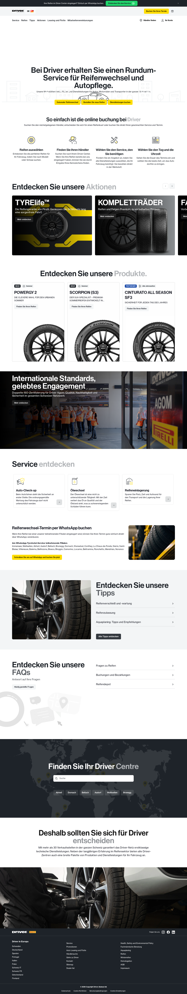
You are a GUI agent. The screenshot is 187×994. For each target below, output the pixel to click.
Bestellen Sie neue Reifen (94, 102)
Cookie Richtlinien (80, 991)
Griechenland (17, 975)
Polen (14, 964)
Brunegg (127, 792)
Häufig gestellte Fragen (24, 687)
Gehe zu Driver (72, 957)
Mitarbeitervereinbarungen (80, 20)
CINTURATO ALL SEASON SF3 (148, 295)
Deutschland (17, 950)
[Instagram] (163, 932)
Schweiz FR (17, 971)
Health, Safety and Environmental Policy (137, 943)
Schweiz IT (16, 968)
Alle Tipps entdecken (108, 636)
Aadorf (98, 792)
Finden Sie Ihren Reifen (26, 306)
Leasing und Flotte (57, 20)
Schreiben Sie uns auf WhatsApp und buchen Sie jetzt (37, 557)
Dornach (72, 792)
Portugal (15, 957)
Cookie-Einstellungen (118, 991)
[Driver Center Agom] (18, 11)
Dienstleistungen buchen (120, 102)
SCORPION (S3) (84, 292)
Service (15, 20)
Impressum (125, 968)
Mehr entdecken (24, 219)
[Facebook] (168, 932)
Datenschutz (65, 991)
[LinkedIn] (173, 932)
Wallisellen (112, 792)
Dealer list (70, 968)
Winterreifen (126, 957)
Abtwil (59, 792)
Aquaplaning (126, 950)
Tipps (32, 20)
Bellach (85, 792)
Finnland (15, 978)
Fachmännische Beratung (131, 947)
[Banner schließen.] (178, 3)
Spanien (15, 953)
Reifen (24, 20)
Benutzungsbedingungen (98, 991)
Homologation (126, 961)
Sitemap (69, 964)
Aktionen (41, 20)
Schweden (16, 946)
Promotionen (71, 947)
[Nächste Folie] (172, 186)
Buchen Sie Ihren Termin (156, 11)
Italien (14, 960)
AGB (123, 964)
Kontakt (69, 961)
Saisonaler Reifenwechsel (67, 102)
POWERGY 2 (25, 292)
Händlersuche (72, 954)
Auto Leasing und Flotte (76, 950)
